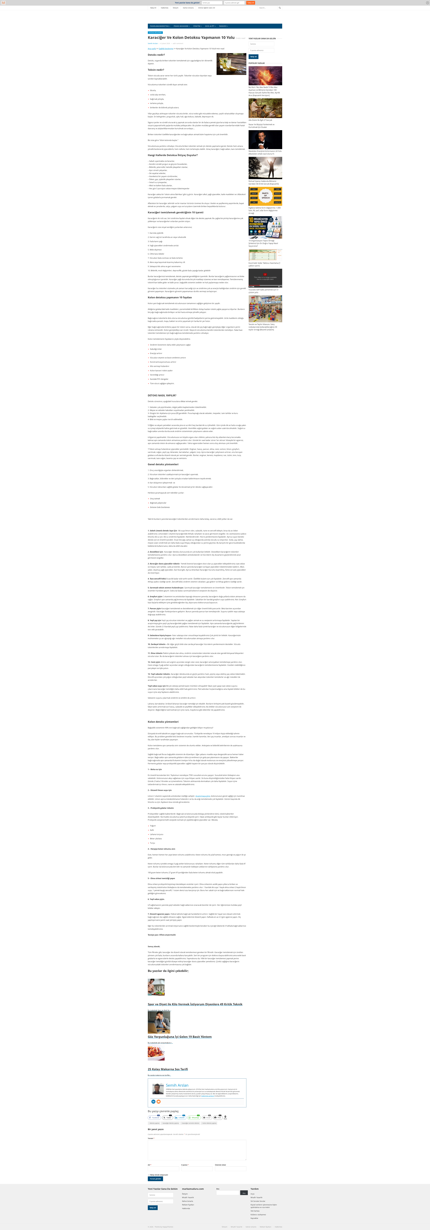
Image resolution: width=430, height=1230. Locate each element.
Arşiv (253, 1194)
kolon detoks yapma (209, 1123)
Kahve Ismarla (188, 8)
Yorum (151, 1138)
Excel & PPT (209, 26)
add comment (178, 43)
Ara (217, 1189)
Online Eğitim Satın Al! (206, 8)
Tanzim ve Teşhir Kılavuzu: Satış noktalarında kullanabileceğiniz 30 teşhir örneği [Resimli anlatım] (263, 327)
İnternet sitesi (220, 1165)
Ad (149, 1165)
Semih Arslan (153, 43)
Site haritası (255, 1211)
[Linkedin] (153, 1102)
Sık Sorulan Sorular (258, 1201)
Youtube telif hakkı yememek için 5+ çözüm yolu (264, 291)
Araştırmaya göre (203, 796)
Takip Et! (153, 8)
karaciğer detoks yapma (171, 1123)
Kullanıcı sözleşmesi (258, 1214)
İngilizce (223, 26)
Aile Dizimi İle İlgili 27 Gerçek (260, 120)
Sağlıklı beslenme (155, 32)
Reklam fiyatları (188, 1205)
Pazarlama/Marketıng (159, 26)
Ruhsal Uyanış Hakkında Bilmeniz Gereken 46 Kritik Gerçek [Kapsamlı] (264, 182)
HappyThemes (167, 1227)
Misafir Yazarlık (188, 1197)
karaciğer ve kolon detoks (190, 1123)
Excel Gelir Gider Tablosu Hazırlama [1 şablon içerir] (264, 264)
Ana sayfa (152, 48)
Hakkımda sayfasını (207, 1096)
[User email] (159, 1102)
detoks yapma (154, 1123)
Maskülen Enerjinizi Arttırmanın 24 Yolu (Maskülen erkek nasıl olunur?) (265, 152)
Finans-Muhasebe (181, 26)
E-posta (185, 1165)
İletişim (175, 8)
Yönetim (196, 26)
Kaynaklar (254, 1218)
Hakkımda (164, 8)
